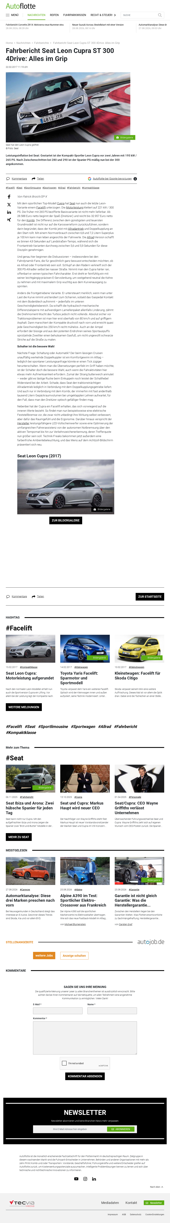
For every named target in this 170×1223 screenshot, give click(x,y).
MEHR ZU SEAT (18, 837)
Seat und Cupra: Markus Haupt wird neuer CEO (81, 805)
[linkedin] (94, 1178)
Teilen (40, 178)
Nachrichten (36, 15)
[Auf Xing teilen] (9, 219)
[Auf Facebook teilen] (9, 196)
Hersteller (23, 423)
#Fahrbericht (125, 726)
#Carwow (25, 889)
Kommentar (39, 1018)
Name (90, 1004)
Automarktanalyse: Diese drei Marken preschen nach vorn (30, 900)
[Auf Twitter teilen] (9, 204)
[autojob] (151, 942)
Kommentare (19, 178)
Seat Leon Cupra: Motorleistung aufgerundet (30, 675)
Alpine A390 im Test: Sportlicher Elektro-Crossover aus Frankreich (83, 900)
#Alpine (78, 889)
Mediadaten (110, 1203)
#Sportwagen (83, 726)
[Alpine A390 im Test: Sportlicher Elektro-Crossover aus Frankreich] (85, 871)
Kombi (31, 220)
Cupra (60, 203)
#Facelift (19, 628)
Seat (72, 203)
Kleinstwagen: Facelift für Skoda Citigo (137, 675)
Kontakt (131, 1203)
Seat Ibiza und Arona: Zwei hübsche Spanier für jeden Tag (30, 808)
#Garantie (134, 889)
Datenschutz (135, 1214)
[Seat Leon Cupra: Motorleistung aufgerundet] (30, 649)
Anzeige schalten (74, 955)
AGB (124, 1214)
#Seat (30, 726)
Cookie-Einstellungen (154, 1214)
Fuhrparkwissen (74, 15)
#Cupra (78, 797)
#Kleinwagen (81, 667)
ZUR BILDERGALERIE (66, 520)
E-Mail (36, 1004)
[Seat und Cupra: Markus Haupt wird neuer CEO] (85, 779)
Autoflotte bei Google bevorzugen (112, 178)
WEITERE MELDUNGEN (23, 707)
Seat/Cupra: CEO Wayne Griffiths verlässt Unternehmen (136, 808)
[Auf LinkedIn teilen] (9, 212)
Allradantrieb (76, 228)
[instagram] (85, 1178)
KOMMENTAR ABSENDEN (85, 1076)
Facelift (41, 207)
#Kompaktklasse (28, 667)
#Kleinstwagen (136, 667)
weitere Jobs (44, 955)
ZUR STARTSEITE (150, 596)
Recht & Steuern (102, 15)
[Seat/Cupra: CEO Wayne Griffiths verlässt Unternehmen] (139, 779)
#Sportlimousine (53, 726)
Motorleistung (74, 207)
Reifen (54, 15)
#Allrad (104, 726)
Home (9, 43)
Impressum (113, 1214)
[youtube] (76, 1178)
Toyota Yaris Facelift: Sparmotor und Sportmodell (79, 678)
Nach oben (155, 1187)
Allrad (90, 237)
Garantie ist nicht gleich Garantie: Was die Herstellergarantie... (136, 900)
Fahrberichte (41, 43)
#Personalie (135, 797)
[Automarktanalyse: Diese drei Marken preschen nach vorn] (30, 871)
